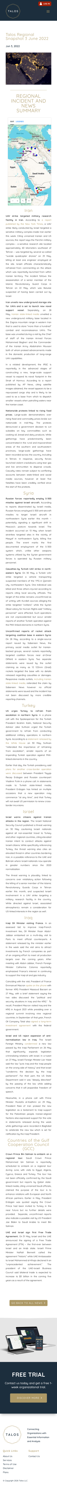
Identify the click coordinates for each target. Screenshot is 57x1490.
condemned (31, 1043)
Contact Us (34, 1456)
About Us (7, 1456)
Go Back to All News (27, 1302)
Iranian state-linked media (25, 314)
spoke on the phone (36, 985)
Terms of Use (10, 1464)
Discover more (28, 1397)
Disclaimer (8, 1468)
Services (7, 1460)
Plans (5, 1472)
